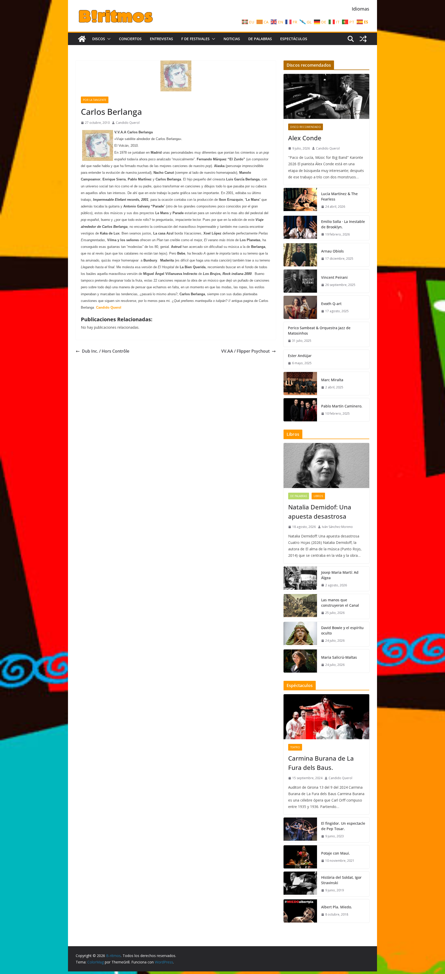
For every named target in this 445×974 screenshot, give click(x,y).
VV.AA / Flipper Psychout (245, 351)
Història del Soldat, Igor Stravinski (341, 880)
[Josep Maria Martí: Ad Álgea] (300, 579)
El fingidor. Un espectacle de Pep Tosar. (343, 826)
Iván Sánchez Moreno (337, 527)
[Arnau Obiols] (300, 254)
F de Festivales (195, 38)
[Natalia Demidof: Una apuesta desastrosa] (326, 465)
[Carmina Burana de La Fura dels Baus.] (326, 716)
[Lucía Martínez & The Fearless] (300, 200)
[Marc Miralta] (300, 383)
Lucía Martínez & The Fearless (339, 196)
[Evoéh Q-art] (300, 307)
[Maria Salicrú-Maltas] (300, 661)
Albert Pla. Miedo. (336, 907)
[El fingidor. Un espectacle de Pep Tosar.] (300, 830)
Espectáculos (293, 38)
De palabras (260, 38)
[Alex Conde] (326, 96)
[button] (108, 38)
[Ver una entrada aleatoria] (363, 39)
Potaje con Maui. (335, 853)
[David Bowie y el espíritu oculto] (300, 634)
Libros (318, 496)
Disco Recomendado (305, 127)
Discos (98, 38)
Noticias (232, 38)
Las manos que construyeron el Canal (340, 602)
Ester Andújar (300, 355)
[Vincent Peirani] (300, 281)
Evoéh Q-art (331, 303)
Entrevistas (161, 38)
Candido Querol (128, 122)
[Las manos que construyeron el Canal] (300, 606)
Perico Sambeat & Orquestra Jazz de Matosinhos (319, 330)
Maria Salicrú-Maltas (339, 657)
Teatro (295, 747)
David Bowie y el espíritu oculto (342, 630)
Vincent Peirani (334, 277)
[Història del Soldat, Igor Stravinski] (300, 884)
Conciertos (130, 38)
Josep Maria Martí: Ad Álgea (339, 575)
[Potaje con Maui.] (300, 856)
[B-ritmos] (82, 39)
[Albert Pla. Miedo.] (300, 911)
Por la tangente (94, 100)
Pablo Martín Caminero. (341, 406)
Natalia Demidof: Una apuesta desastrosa (319, 511)
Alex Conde (304, 138)
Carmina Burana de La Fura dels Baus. (321, 763)
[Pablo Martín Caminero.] (300, 409)
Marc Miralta (332, 379)
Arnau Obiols (332, 251)
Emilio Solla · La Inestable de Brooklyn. (343, 224)
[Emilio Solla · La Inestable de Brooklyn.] (300, 228)
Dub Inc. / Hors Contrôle (105, 351)
